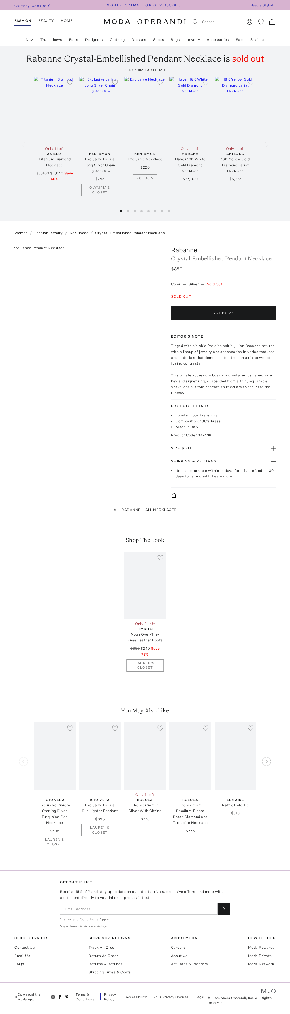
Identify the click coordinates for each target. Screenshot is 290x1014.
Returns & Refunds (106, 964)
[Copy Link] (223, 495)
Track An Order (102, 947)
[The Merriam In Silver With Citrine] (145, 755)
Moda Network (261, 964)
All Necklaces (160, 510)
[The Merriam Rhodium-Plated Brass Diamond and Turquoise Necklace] (190, 755)
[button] (121, 211)
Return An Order (103, 956)
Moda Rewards (261, 947)
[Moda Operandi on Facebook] (59, 997)
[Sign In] (249, 21)
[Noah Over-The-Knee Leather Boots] (145, 585)
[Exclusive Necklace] (145, 110)
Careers (178, 947)
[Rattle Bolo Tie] (236, 755)
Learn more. (223, 476)
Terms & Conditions (85, 996)
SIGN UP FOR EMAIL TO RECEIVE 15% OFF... (145, 5)
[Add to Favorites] (70, 82)
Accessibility (136, 997)
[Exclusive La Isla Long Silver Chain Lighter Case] (100, 110)
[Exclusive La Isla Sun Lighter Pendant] (100, 755)
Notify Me (223, 313)
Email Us (22, 956)
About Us (179, 956)
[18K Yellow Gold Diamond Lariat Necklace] (236, 110)
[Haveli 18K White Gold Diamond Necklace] (190, 110)
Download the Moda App (29, 996)
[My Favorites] (260, 21)
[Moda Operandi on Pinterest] (66, 997)
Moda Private (260, 956)
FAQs (19, 964)
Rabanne (184, 250)
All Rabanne (127, 510)
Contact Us (24, 947)
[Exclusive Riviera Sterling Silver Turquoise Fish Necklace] (55, 755)
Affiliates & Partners (189, 964)
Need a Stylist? (263, 5)
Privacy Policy (110, 996)
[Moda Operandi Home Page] (145, 21)
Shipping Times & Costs (110, 972)
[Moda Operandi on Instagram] (53, 997)
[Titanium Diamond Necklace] (55, 110)
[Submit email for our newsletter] (224, 909)
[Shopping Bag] (272, 21)
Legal (199, 997)
